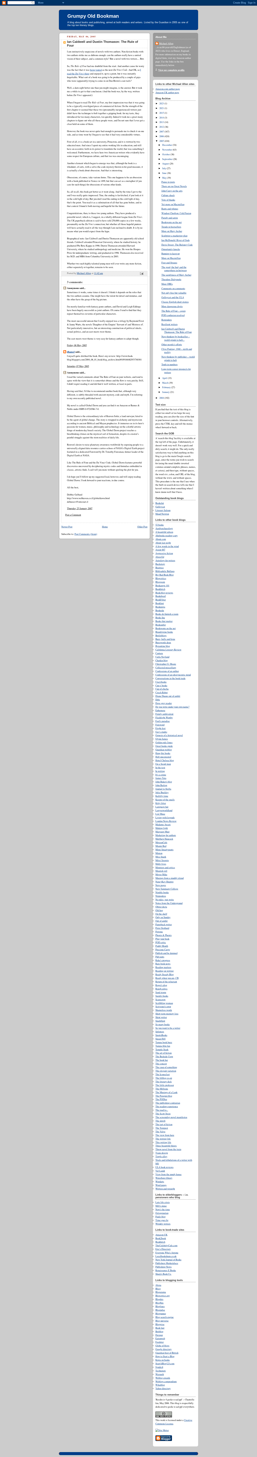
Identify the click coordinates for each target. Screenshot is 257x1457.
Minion (158, 853)
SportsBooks (161, 1035)
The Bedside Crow (164, 1056)
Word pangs (161, 1185)
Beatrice (159, 567)
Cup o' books (161, 685)
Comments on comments (173, 288)
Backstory (160, 564)
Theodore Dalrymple (171, 279)
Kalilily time (161, 796)
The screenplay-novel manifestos (171, 1117)
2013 (161, 122)
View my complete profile (171, 70)
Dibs (157, 699)
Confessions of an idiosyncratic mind (173, 674)
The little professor (164, 1085)
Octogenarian (161, 1213)
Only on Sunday (162, 917)
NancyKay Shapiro (164, 881)
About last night (163, 542)
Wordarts (159, 1181)
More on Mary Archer (171, 231)
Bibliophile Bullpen (164, 571)
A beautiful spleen (164, 532)
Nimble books (162, 892)
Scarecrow (160, 999)
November (167, 149)
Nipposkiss (160, 896)
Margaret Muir (162, 831)
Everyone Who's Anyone (166, 1252)
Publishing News (163, 1266)
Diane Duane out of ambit (167, 696)
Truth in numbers (169, 364)
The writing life (163, 1138)
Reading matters (163, 967)
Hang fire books (162, 753)
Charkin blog (161, 660)
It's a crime (160, 774)
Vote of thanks (168, 199)
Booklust (159, 603)
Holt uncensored (163, 756)
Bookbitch (160, 589)
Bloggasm (160, 582)
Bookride (159, 610)
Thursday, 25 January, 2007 (79, 508)
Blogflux (159, 1302)
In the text (160, 767)
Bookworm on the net (171, 222)
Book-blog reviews (164, 592)
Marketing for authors (165, 835)
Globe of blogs (162, 1345)
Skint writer (161, 1017)
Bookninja (160, 606)
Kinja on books (162, 1360)
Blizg (158, 1288)
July (164, 168)
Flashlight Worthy (164, 717)
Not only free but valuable (173, 292)
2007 (161, 131)
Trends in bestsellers (171, 226)
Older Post (142, 526)
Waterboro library (163, 1178)
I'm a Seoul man (163, 764)
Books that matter (164, 621)
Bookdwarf (160, 596)
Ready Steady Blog (164, 974)
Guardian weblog (163, 749)
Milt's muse (161, 1205)
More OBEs (167, 284)
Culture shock (168, 195)
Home (105, 526)
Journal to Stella (163, 788)
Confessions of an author (167, 671)
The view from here (164, 1135)
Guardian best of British (166, 1352)
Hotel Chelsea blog (164, 760)
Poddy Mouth (161, 946)
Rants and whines (169, 208)
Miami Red (160, 846)
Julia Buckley (162, 792)
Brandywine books (164, 632)
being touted (96, 69)
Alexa (158, 1285)
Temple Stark (161, 1049)
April (165, 378)
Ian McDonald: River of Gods (175, 240)
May (164, 177)
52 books (159, 524)
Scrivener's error (163, 1006)
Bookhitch (160, 1241)
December (167, 145)
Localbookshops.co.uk (165, 1256)
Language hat (161, 806)
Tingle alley (161, 1156)
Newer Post (66, 526)
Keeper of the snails (165, 799)
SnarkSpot (160, 1020)
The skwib (160, 1120)
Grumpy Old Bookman (93, 16)
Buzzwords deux (163, 642)
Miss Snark (160, 856)
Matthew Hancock (164, 838)
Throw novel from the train (168, 1149)
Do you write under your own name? (172, 706)
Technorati (160, 1370)
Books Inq (160, 617)
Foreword (159, 724)
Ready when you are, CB (167, 978)
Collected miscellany (165, 667)
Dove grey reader (163, 703)
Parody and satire (169, 217)
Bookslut (159, 503)
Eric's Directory (163, 1249)
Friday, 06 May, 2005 (77, 345)
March (165, 382)
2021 (161, 108)
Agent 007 (160, 549)
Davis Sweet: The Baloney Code (177, 244)
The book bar (161, 1060)
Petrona (159, 931)
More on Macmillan (171, 258)
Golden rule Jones (164, 742)
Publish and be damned (166, 953)
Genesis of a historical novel (169, 735)
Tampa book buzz (163, 1042)
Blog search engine (164, 1317)
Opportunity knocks (170, 249)
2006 (161, 136)
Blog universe (162, 1320)
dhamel (71, 351)
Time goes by (161, 1220)
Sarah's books (161, 996)
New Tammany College (166, 888)
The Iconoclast (162, 1074)
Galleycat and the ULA (172, 297)
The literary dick (163, 1081)
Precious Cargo (162, 949)
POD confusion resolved (173, 315)
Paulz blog (160, 1216)
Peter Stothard (162, 928)
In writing (160, 771)
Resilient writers (169, 324)
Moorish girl (161, 871)
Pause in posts (168, 182)
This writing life (163, 1142)
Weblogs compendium (166, 1381)
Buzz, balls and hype (165, 639)
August (166, 163)
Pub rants (159, 956)
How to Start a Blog (164, 1356)
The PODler (161, 1099)
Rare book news (162, 963)
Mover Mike (161, 874)
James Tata (160, 778)
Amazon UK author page (167, 92)
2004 (161, 397)
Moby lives (160, 864)
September (167, 159)
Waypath (159, 1374)
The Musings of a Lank (166, 1092)
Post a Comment (73, 514)
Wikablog (160, 1384)
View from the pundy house (168, 1174)
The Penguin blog (163, 1096)
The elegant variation (165, 1070)
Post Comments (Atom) (86, 534)
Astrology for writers (165, 560)
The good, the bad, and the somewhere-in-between (174, 269)
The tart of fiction (163, 1124)
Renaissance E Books (165, 1270)
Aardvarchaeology (164, 528)
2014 (161, 117)
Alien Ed (159, 556)
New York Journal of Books (168, 1259)
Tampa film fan (162, 1046)
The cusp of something (166, 1067)
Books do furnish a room (166, 614)
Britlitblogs (161, 635)
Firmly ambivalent (164, 714)
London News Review (165, 821)
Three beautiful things (166, 1145)
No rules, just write (164, 899)
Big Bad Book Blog (164, 574)
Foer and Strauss (169, 262)
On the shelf (161, 914)
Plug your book (162, 938)
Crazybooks (161, 682)
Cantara (159, 653)
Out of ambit (161, 920)
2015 (161, 112)
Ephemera (160, 710)
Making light (161, 828)
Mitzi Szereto (162, 860)
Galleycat (160, 506)
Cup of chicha (162, 688)
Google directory (163, 1349)
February (166, 387)
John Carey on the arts (171, 190)
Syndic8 (159, 1367)
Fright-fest (160, 728)
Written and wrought (165, 1188)
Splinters (159, 1031)
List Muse (160, 814)
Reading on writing (164, 970)
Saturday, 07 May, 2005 (78, 366)
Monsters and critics (165, 867)
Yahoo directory (163, 1388)
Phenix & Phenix (163, 935)
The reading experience (166, 1106)
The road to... (161, 1110)
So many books (162, 1024)
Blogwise (159, 1324)
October (166, 154)
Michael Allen (166, 43)
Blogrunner (160, 1313)
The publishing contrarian (167, 1102)
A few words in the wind (167, 546)
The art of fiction (163, 1053)
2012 (161, 126)
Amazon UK (161, 1234)
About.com (160, 539)
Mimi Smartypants (164, 849)
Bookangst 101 (162, 585)
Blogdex (159, 1299)
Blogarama (160, 1292)
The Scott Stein (162, 1113)
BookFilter (160, 599)
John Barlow (161, 785)
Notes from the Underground (168, 903)
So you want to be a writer (167, 1028)
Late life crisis (162, 1202)
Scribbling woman (164, 1003)
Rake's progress (162, 960)
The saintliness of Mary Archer (176, 274)
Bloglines (160, 1306)
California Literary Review (168, 649)
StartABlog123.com (164, 1363)
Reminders (166, 319)
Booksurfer (160, 624)
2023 (161, 103)
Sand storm (160, 992)
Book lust (159, 1328)
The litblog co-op (163, 1078)
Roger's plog (161, 985)
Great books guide (164, 746)
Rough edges (161, 988)
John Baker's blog (163, 781)
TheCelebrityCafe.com (166, 1245)
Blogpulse (160, 1310)
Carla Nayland (162, 656)
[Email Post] (141, 273)
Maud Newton (162, 513)
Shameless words (163, 1010)
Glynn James (161, 738)
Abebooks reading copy (166, 535)
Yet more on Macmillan (172, 204)
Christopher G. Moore (165, 664)
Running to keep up (170, 253)
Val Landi (160, 1170)
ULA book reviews (164, 1167)
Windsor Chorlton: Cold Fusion (176, 213)
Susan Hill (160, 1038)
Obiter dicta (161, 906)
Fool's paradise (162, 721)
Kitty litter (160, 803)
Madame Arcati (163, 824)
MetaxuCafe (161, 842)
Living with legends (165, 817)
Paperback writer (163, 924)
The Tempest (161, 1128)
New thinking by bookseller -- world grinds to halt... (175, 338)
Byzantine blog (162, 646)
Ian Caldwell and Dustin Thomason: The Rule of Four (176, 330)
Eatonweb (160, 1338)
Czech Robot (161, 692)
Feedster (159, 1342)
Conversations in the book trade (170, 678)
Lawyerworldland (163, 810)
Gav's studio (161, 731)
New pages (160, 885)
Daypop (159, 1335)
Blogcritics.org (162, 1295)
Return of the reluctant (166, 981)
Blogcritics (160, 578)
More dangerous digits (172, 306)
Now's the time (162, 1209)
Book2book (160, 1238)
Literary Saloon (162, 510)
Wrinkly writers (162, 1223)
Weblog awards (162, 1377)
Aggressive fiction (164, 553)
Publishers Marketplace (166, 1263)
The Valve (160, 1131)
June (164, 173)
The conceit (161, 1063)
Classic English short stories (175, 301)
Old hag (159, 910)
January (166, 392)
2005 (161, 141)
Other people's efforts (171, 344)
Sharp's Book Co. (163, 1274)
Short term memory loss (166, 1013)
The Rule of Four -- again (173, 311)
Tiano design (161, 1152)
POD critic (160, 942)
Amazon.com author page (167, 89)
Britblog (159, 1331)
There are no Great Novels (174, 186)
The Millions (161, 1088)
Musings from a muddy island (169, 878)
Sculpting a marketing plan (174, 235)
